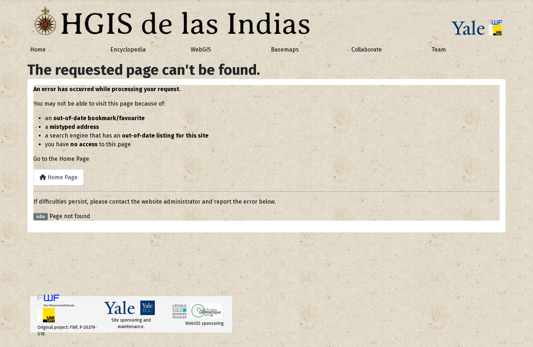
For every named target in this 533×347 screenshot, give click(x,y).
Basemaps (285, 49)
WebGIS (201, 49)
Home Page (62, 177)
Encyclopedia (128, 49)
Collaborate (366, 49)
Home (38, 49)
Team (438, 49)
